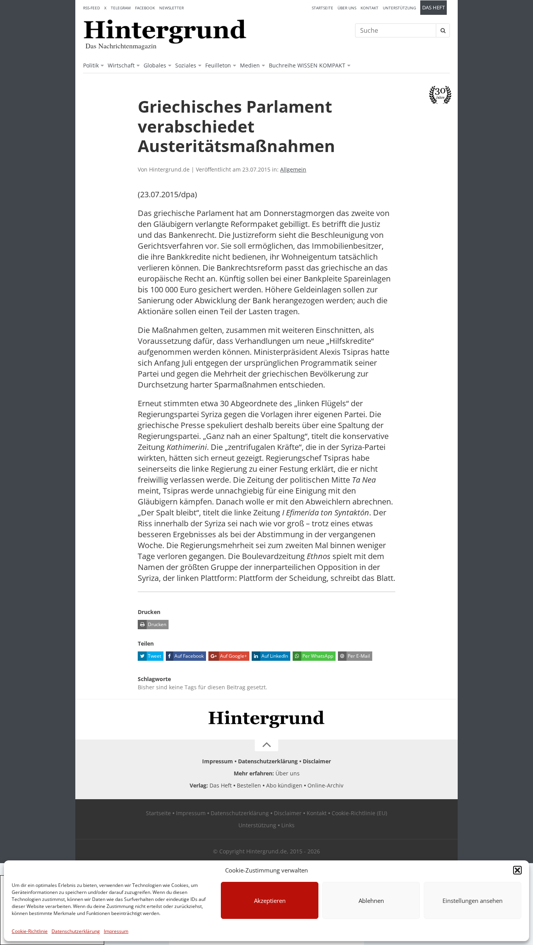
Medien (250, 65)
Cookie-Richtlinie (30, 931)
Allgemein (293, 169)
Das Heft (433, 7)
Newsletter (171, 8)
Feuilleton (218, 65)
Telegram (121, 8)
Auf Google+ (233, 656)
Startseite (322, 8)
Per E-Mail (358, 656)
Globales (155, 65)
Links (288, 825)
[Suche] (443, 30)
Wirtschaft (121, 65)
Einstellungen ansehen (472, 900)
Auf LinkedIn (274, 656)
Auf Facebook (188, 656)
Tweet (154, 656)
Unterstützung (399, 8)
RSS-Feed (91, 8)
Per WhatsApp (317, 656)
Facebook (145, 8)
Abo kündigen (284, 785)
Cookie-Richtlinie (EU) (359, 813)
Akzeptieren (270, 900)
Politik (91, 65)
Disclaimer (317, 761)
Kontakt (369, 8)
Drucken (156, 624)
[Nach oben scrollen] (266, 745)
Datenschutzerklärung (76, 931)
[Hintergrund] (165, 32)
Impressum (116, 931)
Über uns (347, 8)
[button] (517, 870)
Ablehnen (371, 900)
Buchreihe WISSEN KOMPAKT (307, 65)
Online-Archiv (325, 785)
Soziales (185, 65)
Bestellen (249, 785)
